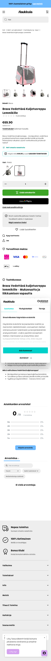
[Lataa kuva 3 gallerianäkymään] (24, 93)
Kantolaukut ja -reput (31, 30)
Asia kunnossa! (25, 350)
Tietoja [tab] (42, 308)
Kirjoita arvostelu (25, 448)
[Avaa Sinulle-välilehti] (44, 653)
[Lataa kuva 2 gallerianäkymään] (15, 93)
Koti (3, 30)
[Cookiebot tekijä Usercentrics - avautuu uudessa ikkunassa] (37, 301)
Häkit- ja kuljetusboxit (14, 30)
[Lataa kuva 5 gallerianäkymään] (42, 93)
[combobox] (25, 20)
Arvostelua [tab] (12, 458)
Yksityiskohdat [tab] (25, 308)
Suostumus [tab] (9, 308)
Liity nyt (13, 651)
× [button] (44, 637)
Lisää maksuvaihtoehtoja (12, 207)
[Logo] (25, 12)
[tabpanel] (25, 487)
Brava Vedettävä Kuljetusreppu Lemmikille (16, 32)
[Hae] (4, 20)
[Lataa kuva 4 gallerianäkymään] (33, 93)
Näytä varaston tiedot (18, 222)
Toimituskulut (8, 129)
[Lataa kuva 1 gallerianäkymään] (6, 93)
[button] (47, 12)
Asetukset (24, 358)
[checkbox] (14, 476)
